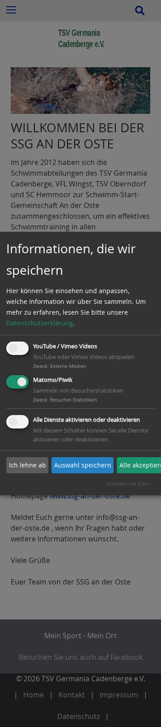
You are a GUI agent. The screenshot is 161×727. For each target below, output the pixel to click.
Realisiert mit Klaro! (128, 483)
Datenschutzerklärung (39, 323)
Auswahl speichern (82, 465)
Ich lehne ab (27, 465)
